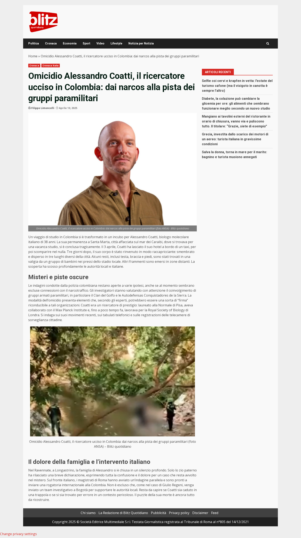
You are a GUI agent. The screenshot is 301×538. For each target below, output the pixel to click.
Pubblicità (158, 513)
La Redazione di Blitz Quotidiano (123, 513)
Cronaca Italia (51, 65)
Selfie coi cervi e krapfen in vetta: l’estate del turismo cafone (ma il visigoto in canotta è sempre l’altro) (237, 86)
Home (32, 56)
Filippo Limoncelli (42, 108)
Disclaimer (200, 513)
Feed (214, 513)
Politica (33, 43)
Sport (86, 43)
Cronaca (51, 43)
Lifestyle (116, 43)
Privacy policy (179, 513)
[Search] (267, 44)
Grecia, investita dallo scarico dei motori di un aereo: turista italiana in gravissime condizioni (235, 139)
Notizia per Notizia (141, 43)
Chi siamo (88, 513)
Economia (70, 43)
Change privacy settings (18, 534)
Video (100, 43)
